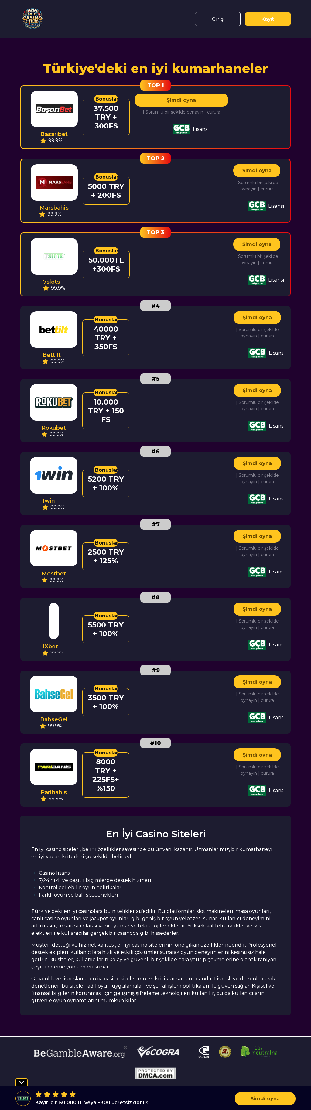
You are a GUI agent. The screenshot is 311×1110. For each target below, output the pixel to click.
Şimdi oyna (181, 100)
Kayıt (267, 19)
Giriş (218, 19)
